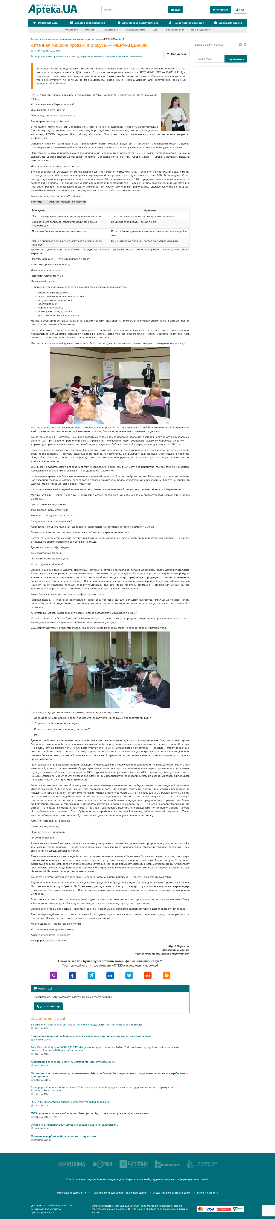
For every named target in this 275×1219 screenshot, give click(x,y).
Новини (90, 29)
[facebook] (72, 975)
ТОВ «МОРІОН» (53, 1209)
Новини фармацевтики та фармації (63, 56)
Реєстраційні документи (71, 1192)
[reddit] (148, 975)
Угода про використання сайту (171, 1192)
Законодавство (135, 29)
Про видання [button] (199, 29)
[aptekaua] (166, 975)
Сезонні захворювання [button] (89, 22)
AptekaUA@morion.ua (42, 1212)
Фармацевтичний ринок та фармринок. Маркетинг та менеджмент (112, 56)
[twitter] (129, 975)
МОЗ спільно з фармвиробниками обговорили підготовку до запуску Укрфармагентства (89, 1113)
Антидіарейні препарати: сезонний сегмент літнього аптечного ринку (73, 1061)
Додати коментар (48, 1006)
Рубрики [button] (70, 29)
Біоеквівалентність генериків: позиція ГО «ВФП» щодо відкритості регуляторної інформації (86, 1024)
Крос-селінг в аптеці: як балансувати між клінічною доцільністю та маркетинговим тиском (91, 1035)
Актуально (40, 56)
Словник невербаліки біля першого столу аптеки (63, 1136)
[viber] (53, 975)
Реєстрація (221, 9)
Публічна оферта (207, 1192)
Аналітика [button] (109, 29)
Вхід (241, 9)
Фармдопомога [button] (47, 22)
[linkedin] (110, 975)
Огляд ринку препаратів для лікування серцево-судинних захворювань (74, 1124)
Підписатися (235, 58)
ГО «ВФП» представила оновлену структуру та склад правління (70, 1101)
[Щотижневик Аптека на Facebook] (245, 45)
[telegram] (91, 975)
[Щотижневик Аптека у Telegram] (240, 45)
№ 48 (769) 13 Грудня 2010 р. (49, 51)
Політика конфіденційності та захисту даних (119, 1192)
